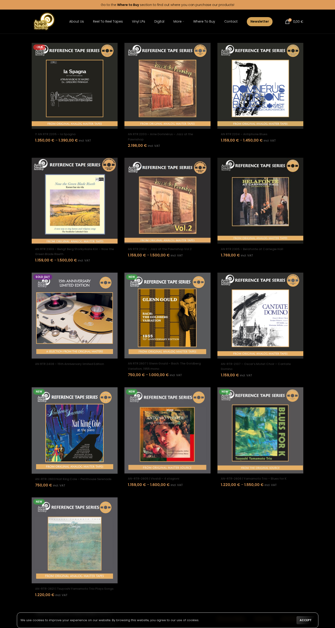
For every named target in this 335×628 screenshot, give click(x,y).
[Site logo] (44, 21)
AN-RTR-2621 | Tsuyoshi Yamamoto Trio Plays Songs (74, 589)
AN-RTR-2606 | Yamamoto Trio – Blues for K (253, 478)
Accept (306, 620)
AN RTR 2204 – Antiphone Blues (244, 134)
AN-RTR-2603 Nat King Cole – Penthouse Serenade (73, 479)
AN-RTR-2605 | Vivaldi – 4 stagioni (153, 478)
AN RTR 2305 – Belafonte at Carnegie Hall (252, 249)
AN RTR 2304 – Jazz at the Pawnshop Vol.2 (160, 249)
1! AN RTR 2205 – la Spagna (55, 134)
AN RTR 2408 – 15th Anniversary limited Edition (69, 364)
